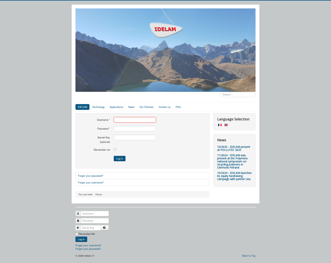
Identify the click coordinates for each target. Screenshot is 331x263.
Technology (98, 107)
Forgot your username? (91, 182)
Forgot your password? (90, 176)
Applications (116, 107)
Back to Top (249, 255)
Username (103, 120)
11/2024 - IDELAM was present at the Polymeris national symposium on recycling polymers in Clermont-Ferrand (232, 161)
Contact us (165, 107)
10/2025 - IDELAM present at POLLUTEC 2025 (233, 148)
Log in (119, 158)
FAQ (178, 107)
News (131, 107)
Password (103, 128)
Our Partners (146, 107)
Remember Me (87, 234)
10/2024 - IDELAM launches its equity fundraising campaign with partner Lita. (234, 176)
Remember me (102, 149)
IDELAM (82, 107)
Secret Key (103, 137)
